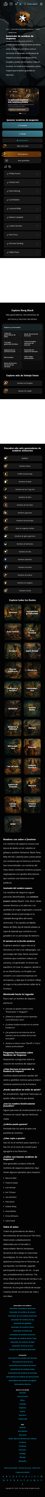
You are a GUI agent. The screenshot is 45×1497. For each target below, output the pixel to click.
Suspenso (22, 1408)
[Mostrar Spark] (22, 113)
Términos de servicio (24, 1468)
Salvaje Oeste (12, 32)
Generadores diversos (22, 1384)
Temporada (22, 1419)
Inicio (7, 29)
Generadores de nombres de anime (22, 1365)
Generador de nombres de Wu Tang (22, 1338)
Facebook (22, 1446)
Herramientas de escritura (22, 1362)
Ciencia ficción (22, 1396)
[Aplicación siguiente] (36, 91)
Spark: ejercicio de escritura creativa (22, 1439)
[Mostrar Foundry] (25, 113)
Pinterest (22, 1450)
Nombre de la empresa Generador (22, 1349)
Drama (22, 1411)
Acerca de (22, 1435)
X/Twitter (22, 1442)
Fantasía (22, 1393)
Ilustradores (22, 1431)
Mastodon (22, 1461)
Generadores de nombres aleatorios (22, 29)
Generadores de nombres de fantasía (22, 1358)
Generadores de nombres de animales (22, 1373)
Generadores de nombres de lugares (22, 1380)
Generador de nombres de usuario (23, 1312)
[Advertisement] (22, 280)
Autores (23, 1427)
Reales (38, 29)
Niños (22, 1400)
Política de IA (36, 1468)
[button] (41, 4)
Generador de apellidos (22, 1323)
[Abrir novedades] (16, 4)
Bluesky (22, 1457)
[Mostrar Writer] (19, 113)
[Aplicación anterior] (32, 91)
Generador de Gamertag (22, 1331)
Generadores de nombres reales (22, 1369)
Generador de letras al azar (22, 1346)
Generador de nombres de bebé (22, 1342)
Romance (22, 1415)
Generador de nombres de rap (22, 1320)
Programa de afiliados (22, 1472)
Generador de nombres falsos (22, 1327)
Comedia (22, 1404)
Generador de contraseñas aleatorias (22, 1316)
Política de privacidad (10, 1468)
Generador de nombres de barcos (22, 1335)
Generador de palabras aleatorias (22, 1308)
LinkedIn (22, 1454)
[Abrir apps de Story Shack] (20, 4)
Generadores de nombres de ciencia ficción (22, 1377)
